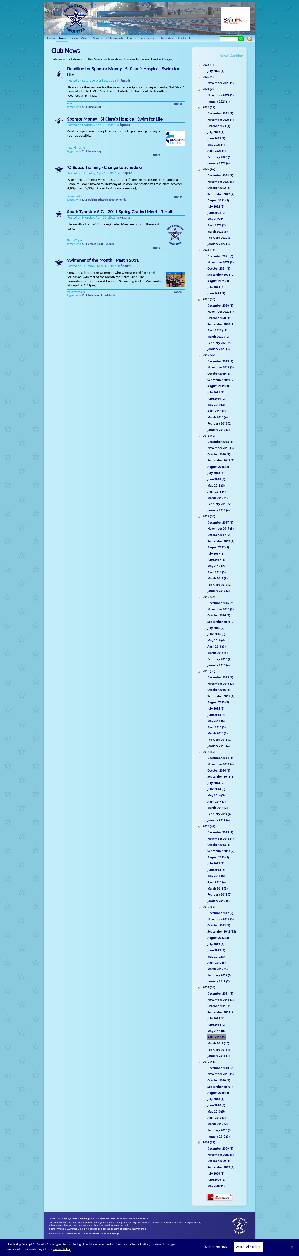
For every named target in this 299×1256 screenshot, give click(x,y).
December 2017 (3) (220, 522)
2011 (84, 107)
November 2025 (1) (220, 83)
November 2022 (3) (220, 182)
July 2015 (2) (215, 708)
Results (125, 218)
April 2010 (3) (216, 1118)
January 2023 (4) (218, 163)
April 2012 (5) (216, 963)
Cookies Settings (216, 1247)
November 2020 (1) (220, 312)
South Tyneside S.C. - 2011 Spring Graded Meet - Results (120, 211)
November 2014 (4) (220, 764)
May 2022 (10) (216, 219)
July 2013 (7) (215, 863)
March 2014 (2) (217, 808)
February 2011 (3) (219, 1050)
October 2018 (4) (218, 454)
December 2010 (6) (220, 1068)
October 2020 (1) (218, 318)
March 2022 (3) (217, 232)
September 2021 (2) (220, 275)
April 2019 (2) (216, 411)
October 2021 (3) (218, 269)
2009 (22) (209, 1142)
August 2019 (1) (218, 386)
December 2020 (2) (220, 306)
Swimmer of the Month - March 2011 (103, 260)
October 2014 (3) (218, 771)
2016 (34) (209, 597)
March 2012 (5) (217, 969)
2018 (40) (209, 436)
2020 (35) (209, 299)
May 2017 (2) (216, 566)
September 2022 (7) (220, 194)
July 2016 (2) (215, 628)
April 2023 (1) (216, 151)
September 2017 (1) (220, 541)
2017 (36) (209, 516)
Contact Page (161, 59)
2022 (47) (209, 169)
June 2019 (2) (216, 399)
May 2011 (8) (216, 1031)
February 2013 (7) (219, 895)
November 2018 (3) (220, 448)
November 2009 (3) (220, 1155)
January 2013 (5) (218, 901)
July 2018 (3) (215, 473)
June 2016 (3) (216, 634)
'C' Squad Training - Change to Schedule (104, 167)
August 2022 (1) (218, 200)
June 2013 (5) (216, 870)
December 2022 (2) (220, 175)
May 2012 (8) (216, 957)
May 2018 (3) (216, 485)
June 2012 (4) (216, 950)
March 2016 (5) (217, 653)
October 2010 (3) (218, 1080)
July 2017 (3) (215, 554)
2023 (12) (209, 107)
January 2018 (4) (218, 510)
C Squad (126, 173)
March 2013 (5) (217, 888)
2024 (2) (208, 89)
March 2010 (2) (217, 1124)
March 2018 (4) (217, 498)
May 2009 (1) (216, 1186)
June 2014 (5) (216, 789)
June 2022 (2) (216, 213)
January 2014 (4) (218, 820)
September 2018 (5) (220, 460)
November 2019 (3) (220, 367)
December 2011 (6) (220, 994)
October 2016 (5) (218, 615)
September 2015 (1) (220, 696)
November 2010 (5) (220, 1074)
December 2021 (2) (220, 256)
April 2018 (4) (216, 492)
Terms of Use (74, 1233)
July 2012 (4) (215, 944)
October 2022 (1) (218, 188)
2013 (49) (209, 826)
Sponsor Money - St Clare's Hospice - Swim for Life (115, 119)
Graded (92, 244)
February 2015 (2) (219, 740)
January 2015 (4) (218, 746)
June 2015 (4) (216, 715)
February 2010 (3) (219, 1130)
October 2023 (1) (218, 126)
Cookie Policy (91, 1233)
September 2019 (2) (220, 380)
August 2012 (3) (218, 938)
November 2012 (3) (220, 919)
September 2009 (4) (220, 1167)
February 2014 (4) (219, 814)
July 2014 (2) (215, 783)
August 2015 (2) (218, 702)
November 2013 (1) (220, 839)
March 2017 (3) (217, 578)
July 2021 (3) (215, 287)
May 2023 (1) (216, 145)
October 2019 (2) (218, 374)
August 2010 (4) (218, 1093)
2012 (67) (209, 907)
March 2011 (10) (218, 1043)
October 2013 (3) (218, 845)
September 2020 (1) (220, 324)
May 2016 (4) (216, 640)
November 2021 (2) (220, 262)
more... (179, 104)
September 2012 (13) (221, 932)
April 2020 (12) (217, 330)
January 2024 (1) (218, 101)
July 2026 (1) (215, 71)
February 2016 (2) (219, 659)
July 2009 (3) (215, 1173)
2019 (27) (209, 355)
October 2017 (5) (218, 535)
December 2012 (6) (220, 913)
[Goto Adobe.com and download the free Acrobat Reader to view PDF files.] (219, 1200)
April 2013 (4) (216, 882)
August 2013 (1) (218, 857)
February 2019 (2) (219, 423)
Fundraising (94, 107)
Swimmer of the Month (101, 295)
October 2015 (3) (218, 690)
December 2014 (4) (220, 758)
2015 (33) (209, 671)
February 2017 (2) (219, 585)
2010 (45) (209, 1062)
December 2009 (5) (220, 1148)
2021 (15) (209, 250)
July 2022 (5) (215, 207)
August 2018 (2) (218, 467)
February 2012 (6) (219, 975)
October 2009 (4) (218, 1161)
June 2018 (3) (216, 479)
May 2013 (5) (216, 876)
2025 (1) (208, 77)
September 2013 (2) (220, 851)
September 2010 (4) (220, 1087)
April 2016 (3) (216, 646)
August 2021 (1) (218, 281)
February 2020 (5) (219, 343)
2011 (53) (209, 987)
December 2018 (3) (220, 442)
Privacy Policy (56, 1233)
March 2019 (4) (217, 417)
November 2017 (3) (220, 529)
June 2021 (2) (216, 293)
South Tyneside (117, 199)
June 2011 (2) (216, 1025)
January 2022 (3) (218, 244)
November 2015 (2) (220, 684)
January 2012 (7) (218, 981)
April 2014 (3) (216, 802)
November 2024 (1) (220, 95)
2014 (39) (209, 752)
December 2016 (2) (220, 603)
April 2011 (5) (216, 1037)
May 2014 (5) (216, 795)
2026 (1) (208, 65)
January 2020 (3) (218, 349)
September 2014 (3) (220, 777)
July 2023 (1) (215, 132)
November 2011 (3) (220, 1000)
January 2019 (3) (218, 430)
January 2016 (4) (218, 665)
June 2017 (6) (216, 560)
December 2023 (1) (220, 113)
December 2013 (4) (220, 832)
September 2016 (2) (220, 622)
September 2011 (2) (220, 1012)
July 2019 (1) (215, 392)
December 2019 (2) (220, 361)
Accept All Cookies (248, 1247)
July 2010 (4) (215, 1099)
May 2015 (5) (216, 721)
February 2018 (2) (219, 504)
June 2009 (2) (216, 1180)
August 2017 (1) (218, 547)
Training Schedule (98, 199)
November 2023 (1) (220, 120)
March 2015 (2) (217, 733)
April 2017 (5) (216, 572)
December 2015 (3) (220, 677)
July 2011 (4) (215, 1018)
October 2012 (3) (218, 925)
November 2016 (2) (220, 609)
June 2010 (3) (216, 1105)
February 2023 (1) (219, 157)
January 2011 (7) (218, 1056)
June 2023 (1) (216, 138)
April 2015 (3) (216, 727)
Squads (125, 81)
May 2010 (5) (216, 1111)
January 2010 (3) (218, 1137)
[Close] (292, 1247)
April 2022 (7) (216, 225)
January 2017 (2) (218, 591)
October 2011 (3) (218, 1006)
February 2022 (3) (219, 238)
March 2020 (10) (218, 337)
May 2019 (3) (216, 405)
